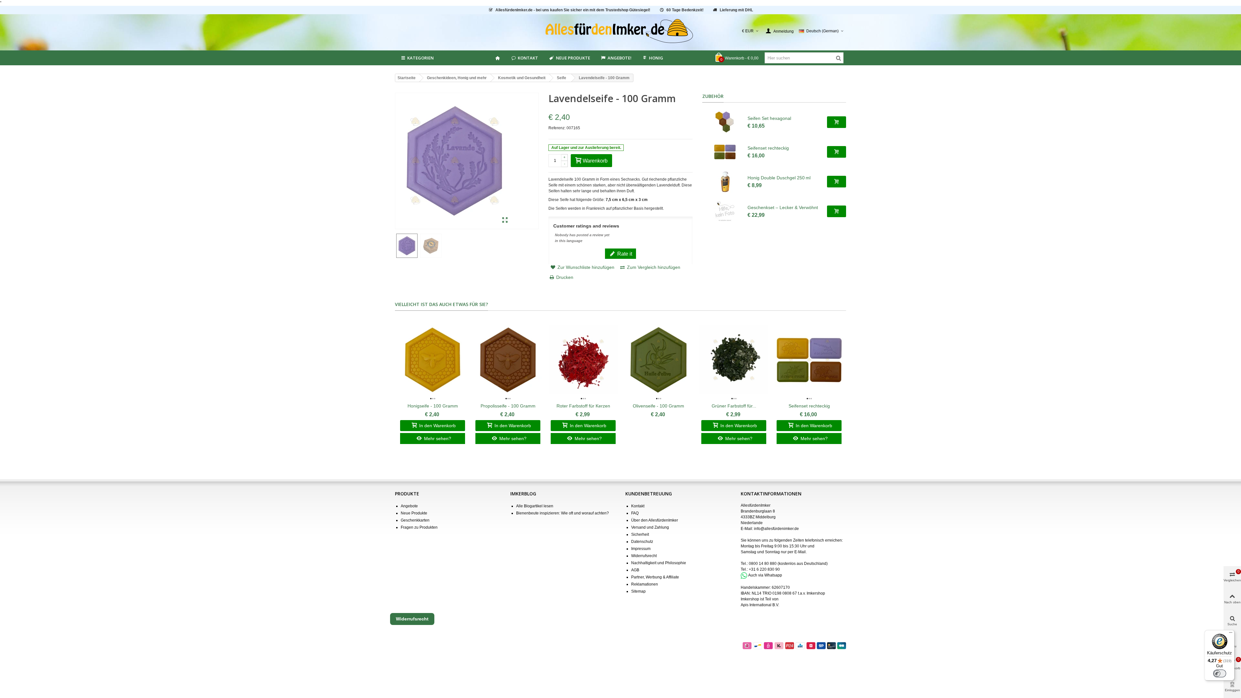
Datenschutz (642, 541)
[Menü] (1231, 634)
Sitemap (638, 591)
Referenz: (557, 128)
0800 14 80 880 (763, 563)
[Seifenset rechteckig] (725, 152)
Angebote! (619, 58)
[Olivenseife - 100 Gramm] (658, 360)
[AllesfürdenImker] (621, 31)
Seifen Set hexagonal (769, 118)
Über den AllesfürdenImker (654, 520)
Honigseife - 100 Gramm (433, 405)
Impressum (641, 548)
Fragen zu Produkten (419, 527)
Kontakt (528, 58)
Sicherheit (640, 534)
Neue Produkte (573, 58)
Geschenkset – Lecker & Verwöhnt (783, 207)
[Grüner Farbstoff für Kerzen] (733, 360)
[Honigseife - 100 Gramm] (432, 360)
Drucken (564, 277)
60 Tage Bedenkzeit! (685, 10)
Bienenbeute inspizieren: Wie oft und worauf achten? (562, 513)
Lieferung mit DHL (736, 10)
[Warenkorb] (836, 122)
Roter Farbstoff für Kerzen (583, 405)
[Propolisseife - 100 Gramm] (507, 360)
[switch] (1219, 673)
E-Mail (800, 552)
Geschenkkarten (415, 520)
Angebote (409, 506)
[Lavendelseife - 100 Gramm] (505, 220)
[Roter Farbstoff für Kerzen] (583, 360)
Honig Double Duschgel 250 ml (779, 177)
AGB (635, 570)
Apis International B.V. (760, 605)
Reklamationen (644, 584)
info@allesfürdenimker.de (776, 528)
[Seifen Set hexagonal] (725, 122)
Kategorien (420, 58)
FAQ (635, 513)
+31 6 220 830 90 (764, 569)
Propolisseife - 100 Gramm (508, 405)
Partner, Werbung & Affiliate (655, 577)
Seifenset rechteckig (768, 148)
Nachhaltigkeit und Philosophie (658, 563)
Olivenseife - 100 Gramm (658, 405)
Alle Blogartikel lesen (534, 506)
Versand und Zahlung (650, 527)
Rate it (624, 254)
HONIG (656, 58)
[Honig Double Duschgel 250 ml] (725, 182)
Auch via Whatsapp (765, 575)
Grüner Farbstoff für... (734, 405)
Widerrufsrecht (644, 556)
